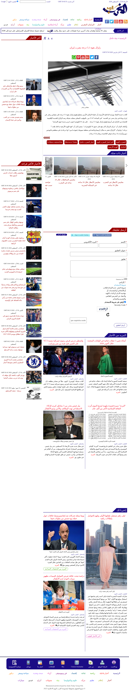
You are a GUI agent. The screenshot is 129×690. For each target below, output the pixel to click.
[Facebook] (102, 236)
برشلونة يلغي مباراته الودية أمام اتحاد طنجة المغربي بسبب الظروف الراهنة (13, 240)
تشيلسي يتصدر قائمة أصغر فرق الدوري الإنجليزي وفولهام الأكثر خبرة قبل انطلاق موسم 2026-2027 (13, 331)
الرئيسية (122, 38)
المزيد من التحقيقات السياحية (55, 569)
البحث (48, 2)
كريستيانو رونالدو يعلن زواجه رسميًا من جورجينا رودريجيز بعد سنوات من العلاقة (13, 287)
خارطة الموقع (102, 667)
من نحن (91, 667)
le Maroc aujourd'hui (54, 142)
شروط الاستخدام (120, 285)
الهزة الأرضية (113, 147)
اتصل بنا (40, 667)
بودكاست (114, 667)
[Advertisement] (52, 11)
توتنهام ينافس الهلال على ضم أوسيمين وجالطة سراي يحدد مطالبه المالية (13, 225)
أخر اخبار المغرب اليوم (105, 142)
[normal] (48, 38)
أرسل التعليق (120, 325)
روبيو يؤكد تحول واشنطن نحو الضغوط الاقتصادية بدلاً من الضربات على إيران (13, 88)
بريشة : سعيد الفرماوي (13, 391)
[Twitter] (80, 236)
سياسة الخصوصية (15, 667)
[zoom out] (52, 38)
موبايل (28, 667)
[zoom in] (45, 38)
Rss (63, 667)
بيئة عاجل (113, 38)
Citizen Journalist (77, 667)
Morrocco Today (71, 142)
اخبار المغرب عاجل (87, 142)
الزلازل (123, 147)
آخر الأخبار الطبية (94, 636)
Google (3, 2)
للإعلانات (52, 667)
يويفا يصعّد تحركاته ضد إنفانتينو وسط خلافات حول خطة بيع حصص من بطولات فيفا (13, 104)
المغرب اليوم (12, 2)
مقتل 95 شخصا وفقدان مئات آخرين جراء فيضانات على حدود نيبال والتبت (88, 31)
